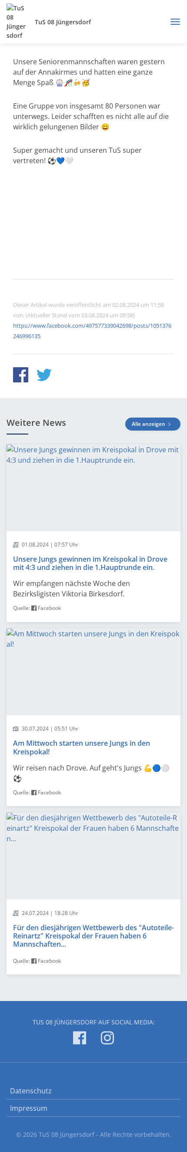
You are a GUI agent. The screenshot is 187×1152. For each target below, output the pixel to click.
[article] (93, 533)
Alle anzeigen (149, 424)
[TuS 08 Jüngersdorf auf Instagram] (107, 1039)
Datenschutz (31, 1091)
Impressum (28, 1108)
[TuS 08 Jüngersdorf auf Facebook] (79, 1039)
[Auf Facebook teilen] (20, 376)
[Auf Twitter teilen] (44, 376)
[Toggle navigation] (172, 22)
